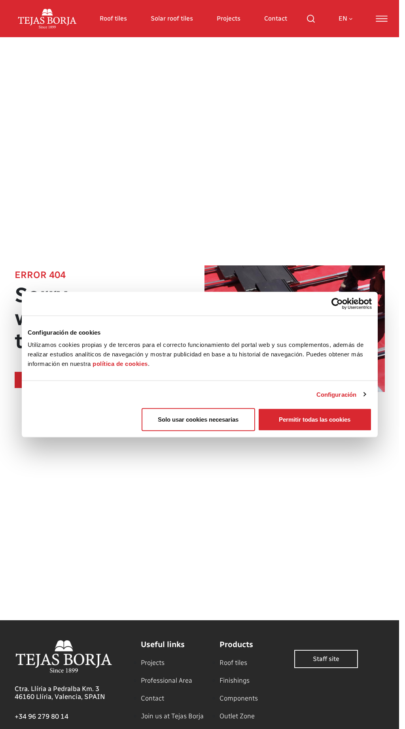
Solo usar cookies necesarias (198, 419)
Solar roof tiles (172, 18)
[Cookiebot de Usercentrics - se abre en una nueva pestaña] (337, 303)
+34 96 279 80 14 (41, 716)
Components (239, 698)
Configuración (336, 394)
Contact (275, 18)
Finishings (235, 680)
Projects (228, 18)
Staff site (326, 659)
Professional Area (166, 680)
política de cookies (120, 363)
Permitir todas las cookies (314, 419)
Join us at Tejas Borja (172, 716)
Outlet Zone (237, 716)
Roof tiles (113, 18)
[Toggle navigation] (382, 19)
